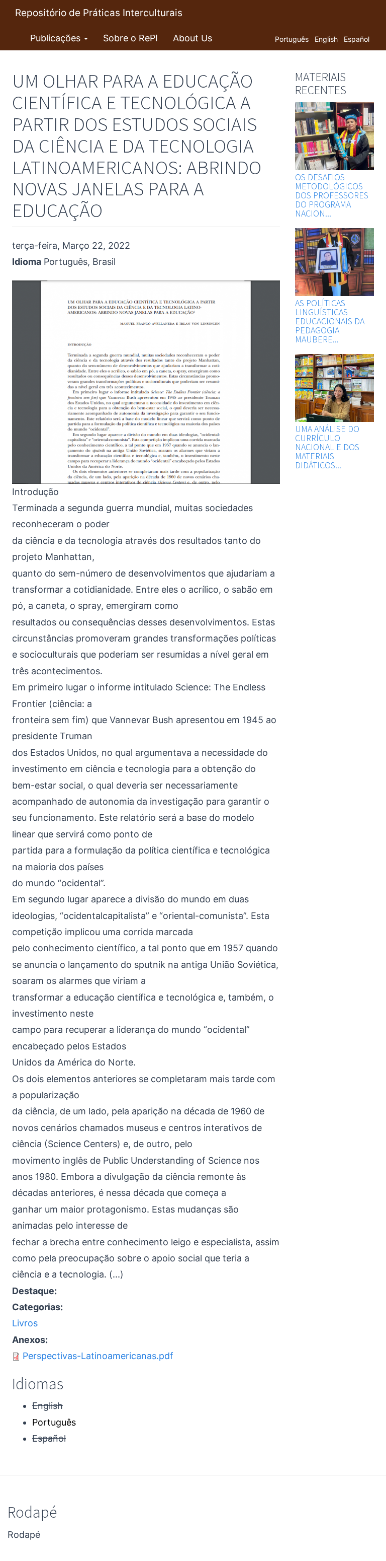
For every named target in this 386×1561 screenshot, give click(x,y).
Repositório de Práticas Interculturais (98, 13)
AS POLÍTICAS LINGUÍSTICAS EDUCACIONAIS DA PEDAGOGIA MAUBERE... (329, 321)
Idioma (26, 261)
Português (292, 39)
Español (356, 39)
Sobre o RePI (130, 38)
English (326, 39)
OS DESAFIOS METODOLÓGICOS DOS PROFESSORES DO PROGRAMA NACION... (331, 195)
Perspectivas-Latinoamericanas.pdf (98, 1356)
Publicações (56, 38)
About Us (192, 38)
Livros (25, 1323)
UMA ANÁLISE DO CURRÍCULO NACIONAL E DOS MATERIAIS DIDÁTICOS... (327, 447)
